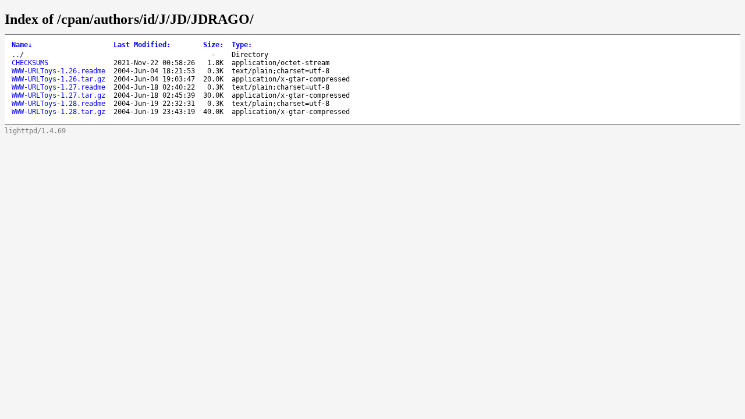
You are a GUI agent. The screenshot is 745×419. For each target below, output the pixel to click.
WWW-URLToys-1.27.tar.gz (58, 95)
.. (16, 55)
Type (242, 45)
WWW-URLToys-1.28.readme (58, 104)
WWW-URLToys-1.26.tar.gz (58, 79)
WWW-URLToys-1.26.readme (58, 71)
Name (22, 45)
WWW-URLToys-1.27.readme (58, 87)
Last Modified (142, 45)
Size (213, 45)
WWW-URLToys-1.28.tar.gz (58, 112)
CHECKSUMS (30, 63)
